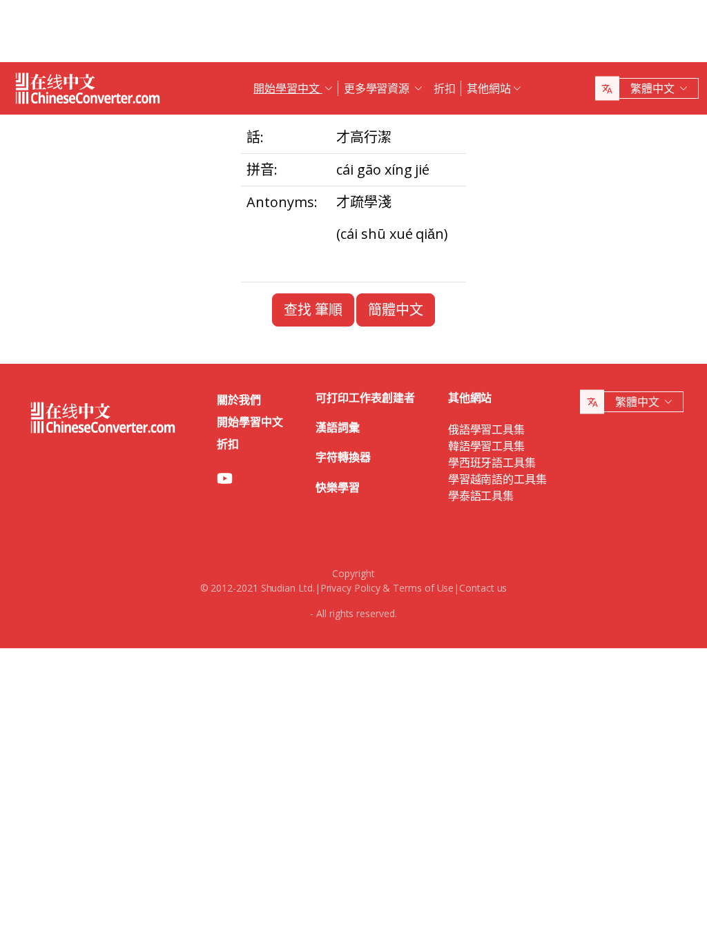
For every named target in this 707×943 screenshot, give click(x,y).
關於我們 (239, 399)
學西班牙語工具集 (492, 462)
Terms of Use (423, 587)
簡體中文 (395, 309)
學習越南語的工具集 (497, 479)
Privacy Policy (350, 587)
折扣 (445, 88)
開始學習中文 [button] (287, 88)
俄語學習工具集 (486, 429)
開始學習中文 (250, 421)
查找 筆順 (313, 309)
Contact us (483, 587)
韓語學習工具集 (486, 446)
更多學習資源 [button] (378, 88)
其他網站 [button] (489, 88)
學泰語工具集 (481, 495)
